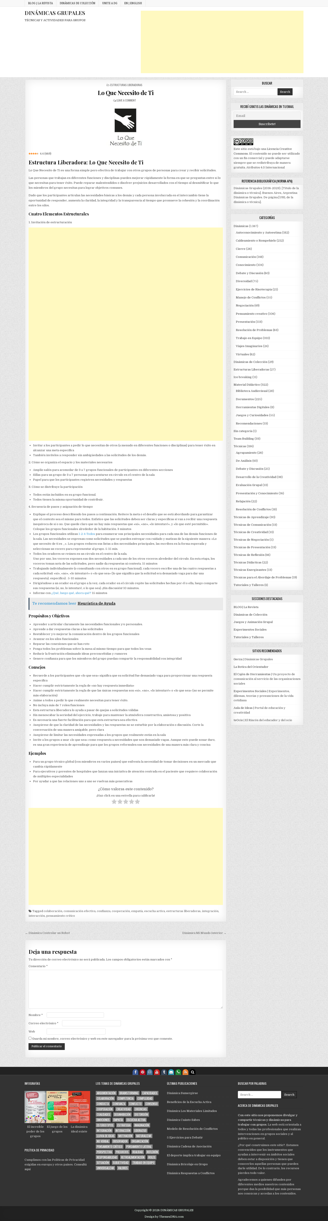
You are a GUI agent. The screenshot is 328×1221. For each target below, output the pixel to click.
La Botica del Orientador (251, 666)
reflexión (152, 1152)
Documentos (245, 399)
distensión (141, 1114)
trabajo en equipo (143, 1163)
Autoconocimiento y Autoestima (258, 232)
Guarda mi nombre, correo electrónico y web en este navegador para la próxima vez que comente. (102, 1038)
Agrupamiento (246, 452)
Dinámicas (241, 226)
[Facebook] (135, 1072)
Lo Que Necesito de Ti (126, 93)
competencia (125, 1098)
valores (123, 1168)
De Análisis (244, 460)
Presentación (245, 321)
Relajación (243, 501)
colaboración (53, 911)
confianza (103, 911)
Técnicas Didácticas (248, 562)
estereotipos (105, 1125)
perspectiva (104, 1152)
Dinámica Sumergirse (182, 1093)
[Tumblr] (164, 1072)
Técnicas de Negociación (251, 539)
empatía (137, 911)
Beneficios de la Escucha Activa (189, 1102)
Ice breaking (243, 377)
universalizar (105, 1168)
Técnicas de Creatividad (251, 532)
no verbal (103, 1141)
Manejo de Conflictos (251, 297)
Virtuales (242, 354)
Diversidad (244, 281)
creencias (141, 1109)
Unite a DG (109, 3)
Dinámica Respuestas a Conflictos (191, 1173)
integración (210, 911)
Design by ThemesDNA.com (164, 1216)
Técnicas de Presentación (252, 547)
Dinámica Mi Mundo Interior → (204, 933)
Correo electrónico (43, 1023)
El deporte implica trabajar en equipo (194, 1155)
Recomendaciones (249, 423)
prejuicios (122, 1152)
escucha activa (154, 911)
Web (32, 1031)
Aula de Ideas (243, 708)
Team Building (244, 438)
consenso (151, 1104)
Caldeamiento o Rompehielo (256, 240)
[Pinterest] (142, 1072)
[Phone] (178, 1072)
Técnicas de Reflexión (249, 555)
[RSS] (185, 1072)
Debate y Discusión (249, 273)
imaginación (142, 1125)
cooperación (121, 911)
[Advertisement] (222, 42)
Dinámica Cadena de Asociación (189, 1146)
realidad (138, 1152)
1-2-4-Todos (87, 534)
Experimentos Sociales (250, 629)
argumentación (106, 1093)
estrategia (124, 1125)
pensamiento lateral (139, 1146)
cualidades (103, 1114)
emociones (103, 1120)
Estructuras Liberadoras (126, 85)
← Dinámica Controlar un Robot (47, 933)
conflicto (135, 1104)
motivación (125, 1136)
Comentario (38, 966)
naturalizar (143, 1136)
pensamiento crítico (60, 915)
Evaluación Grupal (249, 485)
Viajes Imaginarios (249, 346)
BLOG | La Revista (40, 3)
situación (103, 1163)
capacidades (149, 1093)
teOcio (238, 720)
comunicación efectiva (79, 911)
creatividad (123, 1109)
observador (120, 1141)
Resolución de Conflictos (253, 509)
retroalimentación (132, 1157)
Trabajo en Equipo (249, 338)
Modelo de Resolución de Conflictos (192, 1128)
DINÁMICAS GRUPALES (55, 12)
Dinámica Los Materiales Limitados (192, 1111)
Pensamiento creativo (251, 313)
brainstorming (129, 1093)
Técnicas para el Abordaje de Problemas (262, 577)
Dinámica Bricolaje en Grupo (187, 1164)
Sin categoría (243, 431)
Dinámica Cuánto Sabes (183, 1120)
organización (140, 1141)
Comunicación (246, 257)
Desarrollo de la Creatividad (256, 477)
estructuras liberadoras (183, 911)
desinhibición (122, 1114)
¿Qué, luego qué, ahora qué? (71, 593)
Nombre (36, 1015)
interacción (37, 915)
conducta (103, 1104)
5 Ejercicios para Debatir (185, 1137)
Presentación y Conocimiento (257, 493)
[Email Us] (171, 1072)
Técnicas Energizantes (250, 569)
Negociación (245, 305)
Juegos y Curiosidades (252, 415)
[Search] (192, 1072)
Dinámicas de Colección (77, 3)
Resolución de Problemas (254, 330)
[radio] (114, 802)
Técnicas (240, 446)
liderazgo (140, 1130)
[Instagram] (150, 1072)
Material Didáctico (247, 384)
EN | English (133, 3)
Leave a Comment (126, 100)
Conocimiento (246, 265)
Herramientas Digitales (253, 407)
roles (151, 1157)
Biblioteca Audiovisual (252, 391)
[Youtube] (157, 1072)
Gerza (238, 659)
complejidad (144, 1098)
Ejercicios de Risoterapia (254, 289)
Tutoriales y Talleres (249, 585)
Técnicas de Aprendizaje (251, 517)
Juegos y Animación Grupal (253, 622)
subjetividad (121, 1163)
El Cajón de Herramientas (252, 674)
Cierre (240, 248)
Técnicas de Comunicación (252, 524)
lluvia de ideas (105, 1136)
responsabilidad (107, 1157)
